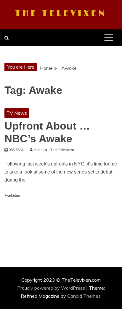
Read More (12, 196)
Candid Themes (84, 296)
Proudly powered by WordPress (51, 288)
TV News (17, 113)
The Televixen (61, 14)
